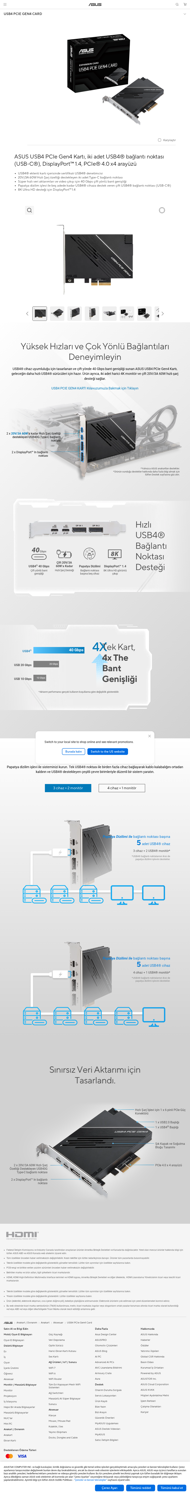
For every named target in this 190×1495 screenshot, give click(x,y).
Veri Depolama (57, 1340)
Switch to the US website (108, 751)
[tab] (68, 788)
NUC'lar (8, 1418)
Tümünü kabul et (172, 1488)
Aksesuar (58, 1322)
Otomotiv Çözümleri (106, 1345)
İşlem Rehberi (148, 1401)
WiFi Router (55, 1379)
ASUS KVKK (147, 1389)
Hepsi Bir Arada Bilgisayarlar (19, 1407)
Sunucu (53, 1404)
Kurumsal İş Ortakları (152, 1367)
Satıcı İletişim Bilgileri (106, 1440)
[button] (5, 4)
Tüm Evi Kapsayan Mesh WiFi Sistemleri (65, 1386)
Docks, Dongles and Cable (63, 1437)
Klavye (52, 1415)
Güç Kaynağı (56, 1334)
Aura (97, 1378)
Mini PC (8, 1423)
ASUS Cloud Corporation (155, 1384)
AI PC (98, 1356)
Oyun (7, 1362)
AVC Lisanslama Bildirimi (108, 1367)
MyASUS (100, 1434)
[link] (95, 4)
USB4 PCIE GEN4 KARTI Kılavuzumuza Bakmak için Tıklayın (94, 388)
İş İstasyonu (10, 1401)
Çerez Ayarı (109, 1488)
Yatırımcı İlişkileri (150, 1351)
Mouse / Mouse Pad (59, 1421)
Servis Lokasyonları (105, 1395)
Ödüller (145, 1345)
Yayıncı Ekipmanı (58, 1432)
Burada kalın (73, 751)
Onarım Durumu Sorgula (108, 1390)
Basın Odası (147, 1362)
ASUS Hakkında (149, 1334)
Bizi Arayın (101, 1412)
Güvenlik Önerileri (104, 1417)
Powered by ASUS (151, 1373)
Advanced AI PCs (104, 1362)
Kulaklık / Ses (56, 1426)
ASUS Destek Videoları (107, 1429)
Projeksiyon (10, 1396)
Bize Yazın (100, 1406)
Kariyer (145, 1412)
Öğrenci (8, 1373)
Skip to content (4, 11)
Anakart (8, 1435)
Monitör (8, 1390)
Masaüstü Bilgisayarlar (16, 1412)
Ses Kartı (53, 1356)
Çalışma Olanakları (151, 1406)
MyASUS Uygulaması (106, 1423)
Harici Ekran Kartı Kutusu (62, 1351)
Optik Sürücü (56, 1345)
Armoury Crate (103, 1373)
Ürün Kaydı (101, 1401)
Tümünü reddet (140, 1488)
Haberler (145, 1340)
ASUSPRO (101, 1340)
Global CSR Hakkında (152, 1356)
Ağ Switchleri (56, 1393)
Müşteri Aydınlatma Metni (155, 1395)
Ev (5, 1351)
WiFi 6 (52, 1373)
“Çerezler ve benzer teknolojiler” (90, 1480)
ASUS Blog (101, 1351)
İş (5, 1357)
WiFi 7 (52, 1367)
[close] (149, 735)
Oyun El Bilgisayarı (14, 1340)
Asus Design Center (106, 1334)
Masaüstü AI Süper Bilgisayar (65, 1398)
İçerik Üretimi (11, 1368)
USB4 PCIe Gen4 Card (79, 1322)
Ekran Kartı (10, 1440)
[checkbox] (167, 140)
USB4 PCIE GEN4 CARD (23, 14)
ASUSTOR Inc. (149, 1378)
